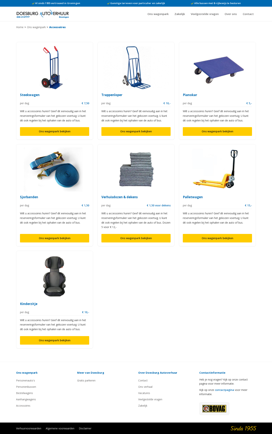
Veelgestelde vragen (205, 14)
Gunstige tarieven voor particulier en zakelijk (137, 3)
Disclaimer (85, 428)
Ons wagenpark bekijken (54, 131)
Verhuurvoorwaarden (28, 428)
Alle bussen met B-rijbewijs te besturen (217, 3)
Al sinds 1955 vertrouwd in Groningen (57, 3)
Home (19, 27)
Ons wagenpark (158, 14)
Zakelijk (179, 14)
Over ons (231, 14)
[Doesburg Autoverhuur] (44, 14)
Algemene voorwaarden (60, 428)
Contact (248, 14)
